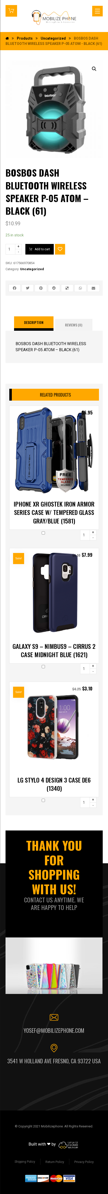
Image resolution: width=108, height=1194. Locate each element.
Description (33, 322)
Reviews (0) (73, 324)
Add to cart (42, 249)
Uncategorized (32, 269)
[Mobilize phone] (54, 17)
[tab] (33, 323)
